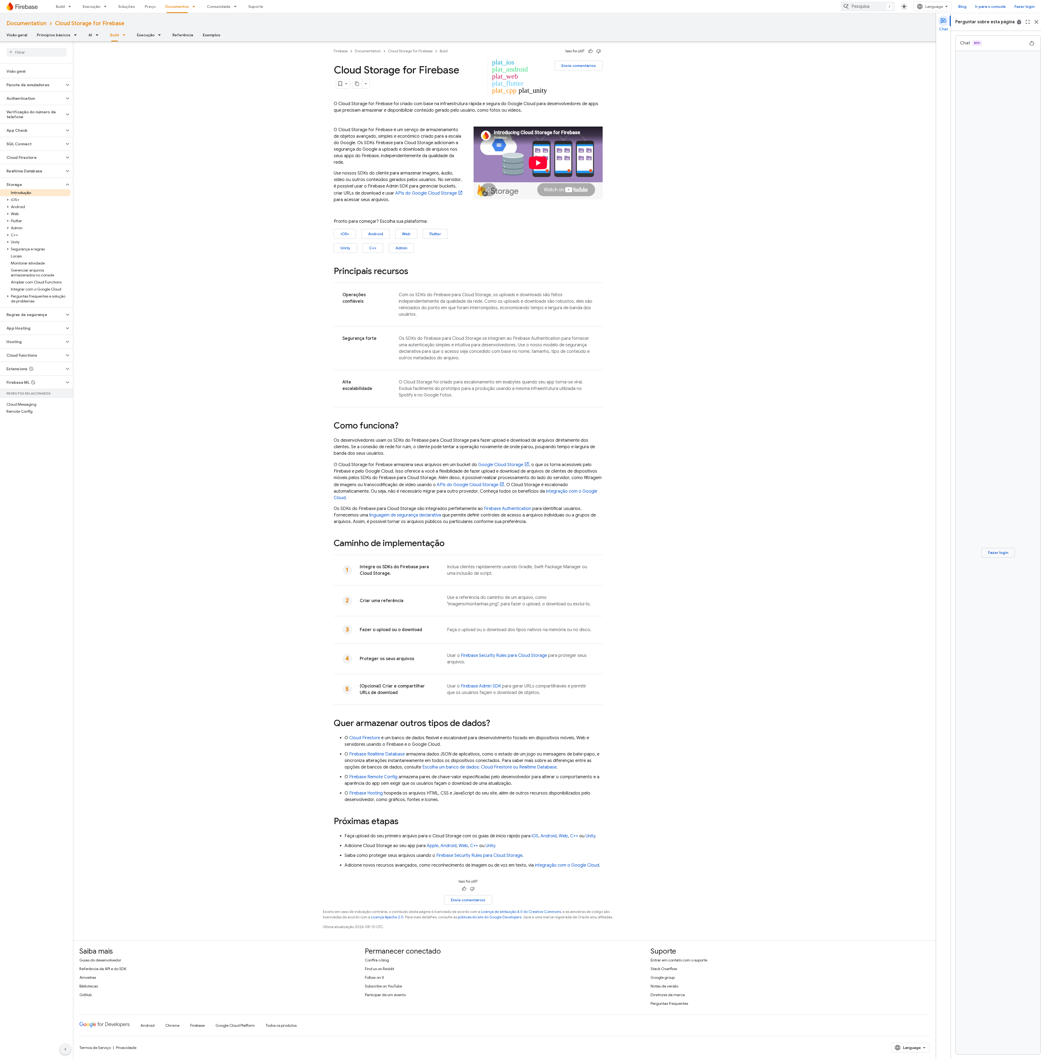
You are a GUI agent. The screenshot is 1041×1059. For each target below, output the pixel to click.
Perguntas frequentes (669, 1003)
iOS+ (344, 233)
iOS (535, 836)
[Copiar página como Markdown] (357, 83)
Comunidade (218, 6)
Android (375, 233)
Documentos (177, 6)
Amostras (87, 977)
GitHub (85, 994)
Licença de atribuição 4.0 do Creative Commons (521, 911)
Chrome (172, 1025)
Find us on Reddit (379, 968)
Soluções (126, 6)
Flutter (435, 233)
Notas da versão (664, 986)
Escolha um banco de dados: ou (489, 767)
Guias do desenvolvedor (100, 960)
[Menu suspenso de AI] (98, 34)
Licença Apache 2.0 (387, 917)
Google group (663, 977)
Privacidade (126, 1047)
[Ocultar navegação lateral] (65, 1049)
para (504, 655)
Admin (401, 248)
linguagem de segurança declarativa (405, 515)
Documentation (26, 23)
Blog (962, 6)
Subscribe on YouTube (383, 986)
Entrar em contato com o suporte (679, 960)
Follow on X (374, 977)
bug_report (1019, 22)
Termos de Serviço (95, 1047)
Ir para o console (990, 6)
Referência (182, 35)
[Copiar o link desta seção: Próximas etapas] (404, 822)
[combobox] (868, 6)
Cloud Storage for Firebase (89, 23)
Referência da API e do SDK (102, 968)
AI (90, 35)
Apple (432, 845)
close (1036, 22)
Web (406, 233)
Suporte (255, 6)
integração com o (567, 865)
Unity (345, 248)
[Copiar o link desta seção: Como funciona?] (404, 426)
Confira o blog (377, 960)
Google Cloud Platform (235, 1025)
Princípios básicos (53, 35)
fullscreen (1027, 22)
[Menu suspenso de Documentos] (195, 6)
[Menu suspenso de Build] (71, 6)
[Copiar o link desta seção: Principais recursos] (413, 272)
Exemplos (211, 35)
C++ (373, 248)
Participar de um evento (385, 994)
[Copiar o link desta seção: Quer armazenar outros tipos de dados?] (495, 724)
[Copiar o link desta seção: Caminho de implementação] (450, 544)
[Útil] (590, 51)
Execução (91, 6)
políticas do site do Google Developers (489, 917)
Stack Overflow (664, 968)
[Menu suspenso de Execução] (106, 6)
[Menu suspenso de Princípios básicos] (76, 34)
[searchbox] (36, 52)
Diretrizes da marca (668, 994)
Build (60, 6)
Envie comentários (578, 65)
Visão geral (17, 35)
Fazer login (1024, 6)
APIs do (426, 193)
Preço (150, 6)
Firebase (341, 51)
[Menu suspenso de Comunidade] (236, 6)
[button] (32, 84)
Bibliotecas (88, 986)
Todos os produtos (281, 1025)
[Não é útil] (599, 51)
